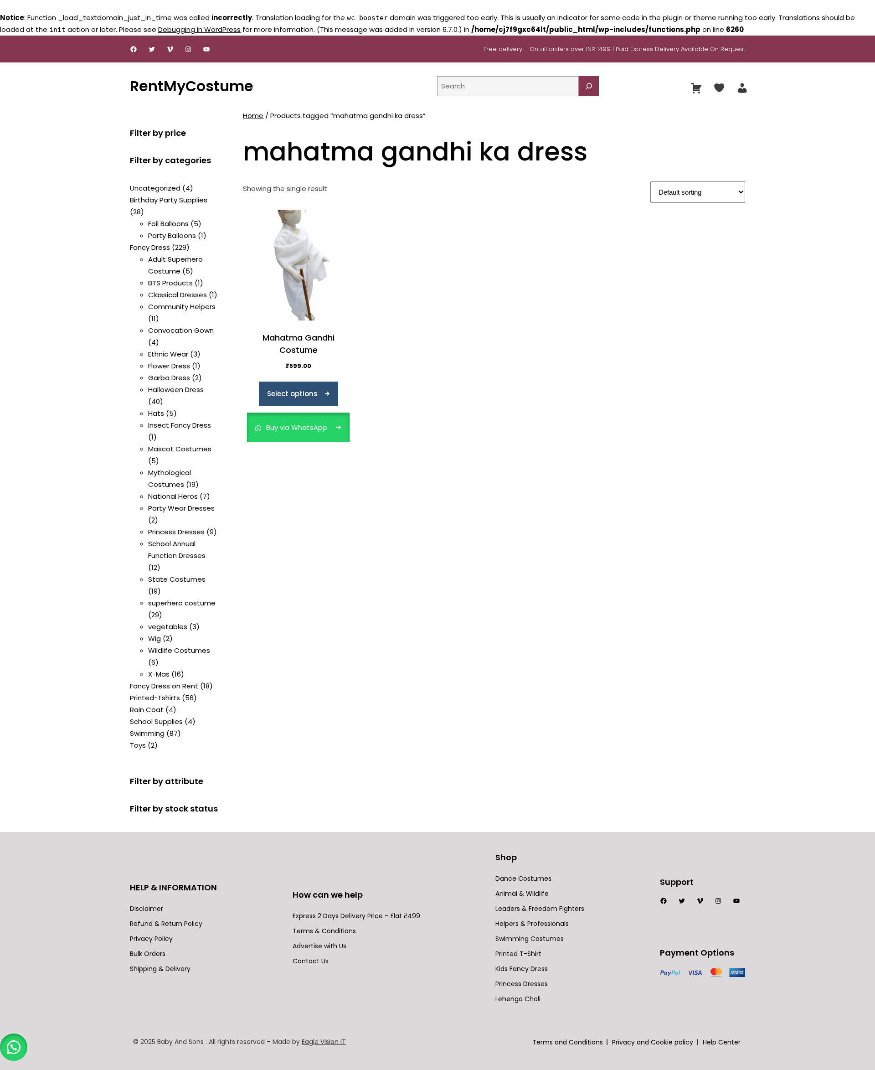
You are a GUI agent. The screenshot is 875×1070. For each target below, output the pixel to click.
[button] (13, 1047)
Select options (292, 393)
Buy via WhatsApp (296, 427)
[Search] (589, 86)
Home (253, 115)
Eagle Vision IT (324, 1041)
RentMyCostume (191, 86)
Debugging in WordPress (199, 29)
